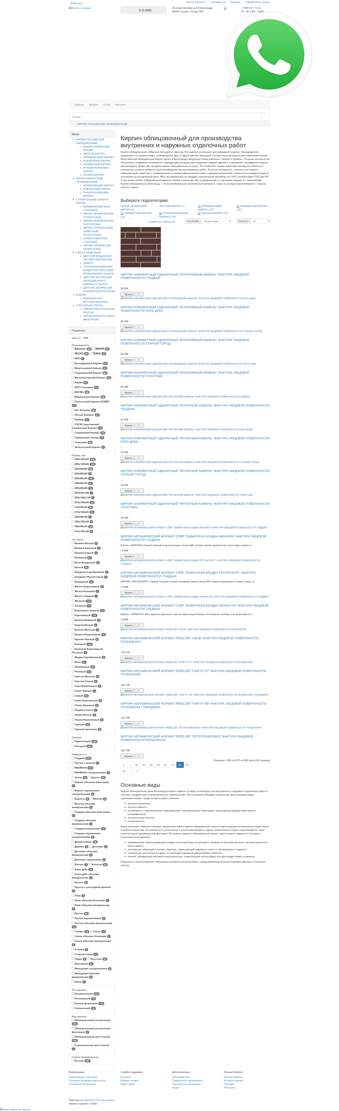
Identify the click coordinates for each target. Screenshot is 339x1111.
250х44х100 (83, 493)
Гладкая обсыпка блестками (91, 813)
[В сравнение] (141, 294)
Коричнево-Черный (89, 610)
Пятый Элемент (86, 415)
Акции (175, 1087)
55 (158, 765)
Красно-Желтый (86, 629)
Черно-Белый (84, 714)
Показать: (244, 220)
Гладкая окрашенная (89, 828)
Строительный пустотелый (91, 1046)
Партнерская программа (186, 1084)
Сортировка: (193, 220)
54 (151, 765)
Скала (98, 931)
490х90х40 (83, 526)
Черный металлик (87, 729)
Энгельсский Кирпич (89, 447)
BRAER (101, 349)
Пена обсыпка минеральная (91, 906)
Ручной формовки (88, 1003)
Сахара (81, 931)
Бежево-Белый (85, 543)
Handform (83, 767)
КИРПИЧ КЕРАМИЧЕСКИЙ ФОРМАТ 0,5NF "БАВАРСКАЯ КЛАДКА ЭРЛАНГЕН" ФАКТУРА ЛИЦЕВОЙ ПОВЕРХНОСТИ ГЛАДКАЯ (195, 607)
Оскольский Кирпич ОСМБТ (91, 403)
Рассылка (229, 1087)
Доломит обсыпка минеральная (84, 853)
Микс (79, 662)
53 (143, 765)
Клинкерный (84, 998)
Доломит (98, 846)
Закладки (229, 1084)
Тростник (98, 959)
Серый (81, 695)
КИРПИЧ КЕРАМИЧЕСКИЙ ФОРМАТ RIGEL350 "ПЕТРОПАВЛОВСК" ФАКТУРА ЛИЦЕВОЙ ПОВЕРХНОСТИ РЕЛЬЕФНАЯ (187, 738)
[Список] (123, 221)
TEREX (98, 353)
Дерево (80, 846)
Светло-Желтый (86, 676)
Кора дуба (83, 869)
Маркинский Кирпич (89, 397)
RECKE (81, 353)
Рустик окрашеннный (89, 918)
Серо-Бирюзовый (87, 686)
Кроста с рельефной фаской (92, 888)
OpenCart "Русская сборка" (99, 1100)
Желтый (82, 601)
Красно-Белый (85, 625)
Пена (79, 895)
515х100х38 (83, 531)
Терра (79, 959)
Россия (81, 1060)
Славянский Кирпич (89, 432)
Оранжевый (84, 667)
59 (187, 765)
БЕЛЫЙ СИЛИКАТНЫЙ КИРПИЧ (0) (134, 207)
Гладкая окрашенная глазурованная (86, 835)
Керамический (86, 993)
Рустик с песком (86, 763)
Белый (81, 567)
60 (124, 771)
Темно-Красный (85, 705)
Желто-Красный (86, 591)
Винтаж (98, 798)
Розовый (82, 671)
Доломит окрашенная (89, 859)
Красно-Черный (86, 639)
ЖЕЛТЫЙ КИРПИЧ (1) (172, 206)
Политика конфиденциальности (87, 1080)
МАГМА (81, 392)
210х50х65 (83, 507)
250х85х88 (83, 488)
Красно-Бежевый (86, 620)
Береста (81, 798)
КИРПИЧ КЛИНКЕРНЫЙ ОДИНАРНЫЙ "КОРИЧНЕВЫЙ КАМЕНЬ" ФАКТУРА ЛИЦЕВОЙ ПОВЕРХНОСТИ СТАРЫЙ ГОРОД (185, 341)
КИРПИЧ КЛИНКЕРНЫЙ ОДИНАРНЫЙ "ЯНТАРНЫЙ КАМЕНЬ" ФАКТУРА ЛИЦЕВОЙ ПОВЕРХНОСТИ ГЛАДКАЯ (195, 407)
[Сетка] (128, 221)
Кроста (80, 882)
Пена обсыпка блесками (91, 900)
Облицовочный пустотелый (91, 1038)
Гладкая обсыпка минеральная (84, 822)
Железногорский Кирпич (92, 377)
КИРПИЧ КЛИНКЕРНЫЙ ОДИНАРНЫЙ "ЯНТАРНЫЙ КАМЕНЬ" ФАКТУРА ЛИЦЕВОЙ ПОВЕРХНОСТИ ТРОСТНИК (195, 505)
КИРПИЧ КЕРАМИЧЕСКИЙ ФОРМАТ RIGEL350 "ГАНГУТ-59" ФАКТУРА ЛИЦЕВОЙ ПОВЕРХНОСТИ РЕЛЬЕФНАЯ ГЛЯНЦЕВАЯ (193, 705)
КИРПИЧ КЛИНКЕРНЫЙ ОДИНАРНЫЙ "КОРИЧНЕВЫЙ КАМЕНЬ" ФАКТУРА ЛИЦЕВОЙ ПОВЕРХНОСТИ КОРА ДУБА (185, 309)
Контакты (126, 1077)
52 (136, 765)
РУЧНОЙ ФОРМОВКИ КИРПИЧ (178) (173, 214)
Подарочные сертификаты (187, 1080)
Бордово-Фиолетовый (90, 577)
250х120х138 (83, 497)
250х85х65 (83, 478)
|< (124, 765)
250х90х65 (83, 483)
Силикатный (84, 1008)
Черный (81, 724)
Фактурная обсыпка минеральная (85, 975)
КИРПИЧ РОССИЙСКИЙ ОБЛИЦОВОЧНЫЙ (102, 124)
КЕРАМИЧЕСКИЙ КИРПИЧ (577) (209, 207)
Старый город (85, 954)
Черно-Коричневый (88, 719)
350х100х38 (83, 521)
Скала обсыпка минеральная (92, 942)
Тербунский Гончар (88, 437)
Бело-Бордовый (86, 562)
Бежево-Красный (86, 548)
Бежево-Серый (85, 553)
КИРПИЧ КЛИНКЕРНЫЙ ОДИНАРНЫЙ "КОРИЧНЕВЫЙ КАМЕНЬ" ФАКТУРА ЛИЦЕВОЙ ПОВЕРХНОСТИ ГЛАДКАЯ (185, 276)
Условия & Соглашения (82, 1084)
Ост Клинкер (84, 410)
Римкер (81, 419)
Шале (79, 981)
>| (137, 771)
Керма (80, 382)
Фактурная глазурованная (92, 968)
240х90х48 (82, 517)
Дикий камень (85, 842)
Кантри (80, 864)
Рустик (81, 913)
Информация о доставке (83, 1077)
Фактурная (83, 963)
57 (172, 765)
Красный (82, 644)
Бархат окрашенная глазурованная (85, 792)
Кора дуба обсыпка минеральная (85, 875)
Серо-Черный (84, 691)
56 (165, 765)
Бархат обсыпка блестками (91, 783)
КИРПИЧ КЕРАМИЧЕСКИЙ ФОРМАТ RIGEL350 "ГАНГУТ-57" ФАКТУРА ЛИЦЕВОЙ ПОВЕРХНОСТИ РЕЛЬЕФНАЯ (193, 672)
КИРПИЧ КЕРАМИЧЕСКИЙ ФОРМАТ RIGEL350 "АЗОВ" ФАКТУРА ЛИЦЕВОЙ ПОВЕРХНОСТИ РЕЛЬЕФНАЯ (190, 640)
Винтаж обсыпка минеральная (83, 805)
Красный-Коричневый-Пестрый (87, 650)
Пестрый (82, 746)
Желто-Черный (85, 596)
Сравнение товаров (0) (162, 221)
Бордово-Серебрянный (90, 572)
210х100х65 (83, 502)
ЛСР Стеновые (85, 387)
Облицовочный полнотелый (92, 1021)
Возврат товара (129, 1080)
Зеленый (82, 605)
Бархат (98, 777)
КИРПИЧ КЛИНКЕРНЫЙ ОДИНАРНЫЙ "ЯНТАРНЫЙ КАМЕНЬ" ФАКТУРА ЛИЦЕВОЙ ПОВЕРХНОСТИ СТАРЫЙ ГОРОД (195, 472)
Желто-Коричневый (88, 586)
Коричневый (85, 615)
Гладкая (82, 758)
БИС (78, 358)
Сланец (80, 949)
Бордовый (83, 581)
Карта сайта (128, 1084)
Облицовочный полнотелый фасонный (91, 1030)
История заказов (233, 1080)
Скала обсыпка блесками (91, 936)
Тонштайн (82, 442)
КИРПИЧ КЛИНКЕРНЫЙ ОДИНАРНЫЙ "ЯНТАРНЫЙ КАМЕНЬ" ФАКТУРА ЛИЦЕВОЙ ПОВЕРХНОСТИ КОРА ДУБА (195, 440)
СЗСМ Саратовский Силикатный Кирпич (87, 426)
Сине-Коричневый (87, 700)
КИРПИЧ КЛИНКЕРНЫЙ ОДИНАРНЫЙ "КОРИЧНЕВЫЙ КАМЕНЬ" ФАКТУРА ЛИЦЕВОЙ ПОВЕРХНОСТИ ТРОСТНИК (185, 374)
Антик (80, 777)
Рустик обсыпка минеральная (92, 924)
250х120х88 (84, 464)
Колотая (98, 864)
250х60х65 (82, 473)
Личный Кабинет (233, 1077)
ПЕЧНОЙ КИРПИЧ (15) (214, 213)
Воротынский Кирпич (90, 368)
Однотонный (85, 741)
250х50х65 (83, 469)
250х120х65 (84, 459)
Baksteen (82, 349)
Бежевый (82, 557)
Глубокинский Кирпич (90, 373)
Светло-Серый (85, 681)
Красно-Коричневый (89, 634)
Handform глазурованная (91, 772)
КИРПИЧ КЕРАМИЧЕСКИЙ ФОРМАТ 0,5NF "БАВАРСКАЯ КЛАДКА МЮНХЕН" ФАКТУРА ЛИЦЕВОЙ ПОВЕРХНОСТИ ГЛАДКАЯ (193, 538)
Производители (181, 1077)
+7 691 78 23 (251, 8)
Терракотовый (85, 710)
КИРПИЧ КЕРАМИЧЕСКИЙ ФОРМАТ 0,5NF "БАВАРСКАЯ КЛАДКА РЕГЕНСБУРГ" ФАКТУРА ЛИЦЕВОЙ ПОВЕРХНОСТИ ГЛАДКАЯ (188, 574)
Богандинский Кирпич (90, 363)
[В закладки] (136, 294)
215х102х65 (83, 512)
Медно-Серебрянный (89, 657)
